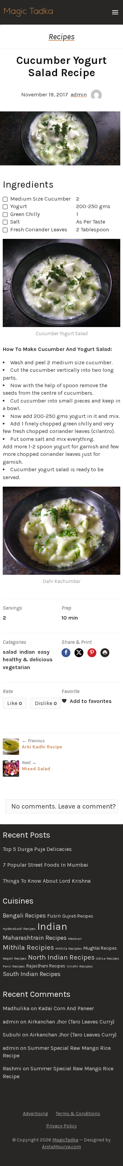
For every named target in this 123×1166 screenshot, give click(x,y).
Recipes (61, 36)
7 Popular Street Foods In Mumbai (45, 865)
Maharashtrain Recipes (35, 937)
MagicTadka (65, 1140)
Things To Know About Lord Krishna (47, 881)
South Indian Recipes (31, 974)
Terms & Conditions (78, 1113)
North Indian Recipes (61, 957)
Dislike (46, 703)
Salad (10, 652)
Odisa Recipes (107, 958)
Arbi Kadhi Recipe (42, 747)
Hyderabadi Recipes (19, 928)
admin (79, 94)
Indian (27, 652)
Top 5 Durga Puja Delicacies (37, 849)
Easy (44, 652)
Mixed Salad (36, 769)
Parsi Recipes (14, 966)
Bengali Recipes (24, 915)
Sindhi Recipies (80, 966)
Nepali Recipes (15, 958)
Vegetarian (16, 667)
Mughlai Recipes (100, 948)
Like (14, 703)
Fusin (54, 916)
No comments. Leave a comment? (63, 806)
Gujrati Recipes (77, 916)
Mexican (75, 938)
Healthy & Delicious (28, 659)
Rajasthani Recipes (45, 965)
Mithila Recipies (28, 947)
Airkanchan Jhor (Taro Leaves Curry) (71, 1021)
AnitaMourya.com (61, 1147)
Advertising (35, 1113)
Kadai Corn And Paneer (66, 1008)
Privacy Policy (61, 1126)
